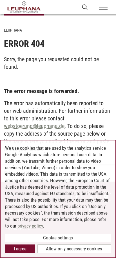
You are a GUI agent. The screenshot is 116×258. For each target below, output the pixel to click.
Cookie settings (58, 238)
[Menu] (103, 7)
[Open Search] (84, 7)
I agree (20, 249)
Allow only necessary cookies (74, 249)
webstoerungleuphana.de (34, 126)
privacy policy (30, 226)
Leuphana (13, 30)
